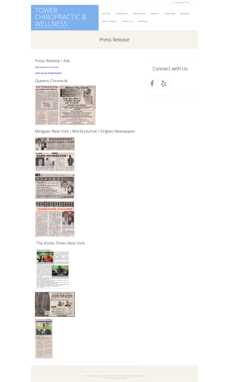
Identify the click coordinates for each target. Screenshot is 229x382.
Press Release (139, 14)
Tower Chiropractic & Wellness (61, 17)
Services (154, 14)
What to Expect (109, 21)
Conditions (169, 14)
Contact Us (127, 21)
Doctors (106, 14)
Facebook (54, 67)
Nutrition (143, 21)
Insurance (185, 14)
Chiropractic (122, 14)
